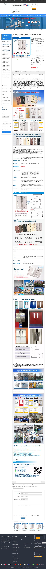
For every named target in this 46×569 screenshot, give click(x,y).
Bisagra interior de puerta (7, 70)
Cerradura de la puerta (16, 545)
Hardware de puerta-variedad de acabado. (7, 41)
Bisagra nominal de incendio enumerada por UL (7, 46)
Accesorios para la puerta (6, 100)
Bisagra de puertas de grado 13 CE (7, 49)
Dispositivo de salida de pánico (7, 74)
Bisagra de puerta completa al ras (18, 487)
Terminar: (32, 49)
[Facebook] (37, 4)
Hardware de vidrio (5, 97)
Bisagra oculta (5, 54)
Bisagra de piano (5, 67)
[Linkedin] (34, 4)
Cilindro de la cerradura (5, 79)
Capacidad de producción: (33, 62)
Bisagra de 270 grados (35, 484)
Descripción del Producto (17, 71)
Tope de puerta (4, 88)
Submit (23, 518)
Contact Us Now (6, 132)
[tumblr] (32, 4)
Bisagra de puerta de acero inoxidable (7, 50)
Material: (32, 47)
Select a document (24, 499)
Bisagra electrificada (6, 63)
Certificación (37, 71)
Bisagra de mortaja (6, 51)
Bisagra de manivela (6, 66)
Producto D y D (31, 71)
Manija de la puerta (5, 82)
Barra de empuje (15, 544)
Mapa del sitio (36, 567)
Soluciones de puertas (27, 547)
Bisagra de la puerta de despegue (7, 65)
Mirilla (3, 94)
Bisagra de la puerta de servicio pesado (7, 59)
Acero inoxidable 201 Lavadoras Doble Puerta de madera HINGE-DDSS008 (32, 530)
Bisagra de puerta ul (16, 484)
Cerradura (25, 541)
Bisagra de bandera (6, 61)
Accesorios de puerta (16, 558)
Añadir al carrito (40, 67)
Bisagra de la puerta (5, 44)
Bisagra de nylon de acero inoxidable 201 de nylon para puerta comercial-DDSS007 (39, 530)
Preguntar (33, 67)
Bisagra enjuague (5, 62)
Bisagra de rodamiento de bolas (7, 53)
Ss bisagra (25, 486)
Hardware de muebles (5, 103)
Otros (14, 562)
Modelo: (32, 41)
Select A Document (6, 116)
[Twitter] (35, 4)
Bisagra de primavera (6, 57)
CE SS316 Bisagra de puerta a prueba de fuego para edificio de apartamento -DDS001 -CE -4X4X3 (25, 530)
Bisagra (22, 484)
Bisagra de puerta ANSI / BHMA (7, 47)
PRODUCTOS (15, 561)
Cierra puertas (4, 85)
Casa (25, 538)
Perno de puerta (4, 91)
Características (25, 71)
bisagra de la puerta (28, 484)
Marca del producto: (32, 43)
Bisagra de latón (5, 69)
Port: (32, 60)
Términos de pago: (33, 58)
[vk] (37, 5)
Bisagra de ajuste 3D (6, 55)
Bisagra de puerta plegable (33, 486)
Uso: (32, 54)
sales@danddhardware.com (6, 548)
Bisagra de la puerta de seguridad (7, 58)
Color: (32, 51)
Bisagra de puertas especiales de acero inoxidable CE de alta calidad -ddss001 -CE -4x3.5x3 (17, 530)
